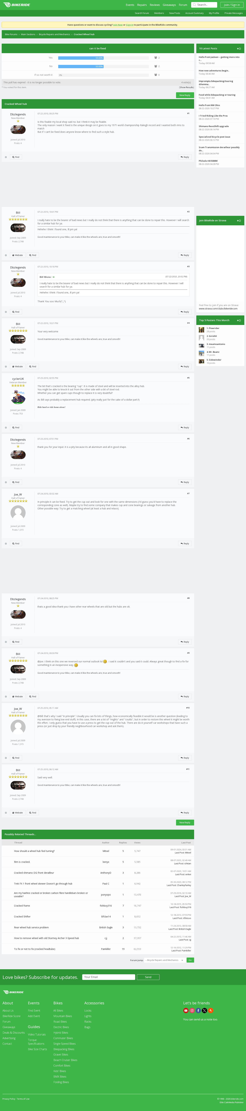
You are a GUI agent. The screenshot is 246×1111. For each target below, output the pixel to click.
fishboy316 (106, 905)
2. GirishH (212, 336)
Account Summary (194, 13)
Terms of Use (23, 1098)
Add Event (34, 1016)
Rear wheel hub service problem (31, 927)
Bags (87, 1027)
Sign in (235, 5)
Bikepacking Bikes (63, 1049)
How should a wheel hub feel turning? (34, 851)
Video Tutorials (37, 1034)
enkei (188, 874)
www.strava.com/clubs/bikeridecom (218, 308)
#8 (188, 598)
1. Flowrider (213, 328)
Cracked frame (22, 905)
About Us (8, 1010)
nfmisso (187, 918)
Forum (183, 5)
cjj (106, 938)
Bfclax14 (106, 916)
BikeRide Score (11, 1016)
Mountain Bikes (62, 1016)
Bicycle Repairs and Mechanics (54, 34)
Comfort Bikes (61, 1065)
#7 (188, 493)
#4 (188, 323)
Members (159, 13)
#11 (187, 769)
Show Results (186, 87)
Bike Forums (11, 34)
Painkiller (106, 949)
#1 (188, 113)
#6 (188, 438)
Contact (7, 1043)
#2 (188, 211)
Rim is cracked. (22, 861)
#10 (187, 707)
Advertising (9, 1038)
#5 (188, 377)
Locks (87, 1010)
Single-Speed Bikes (64, 1043)
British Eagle (106, 927)
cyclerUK (18, 379)
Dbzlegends (18, 114)
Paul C (105, 883)
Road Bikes (60, 1021)
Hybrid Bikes (60, 1032)
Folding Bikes (61, 1082)
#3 (188, 266)
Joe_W (18, 494)
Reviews (155, 5)
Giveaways (169, 5)
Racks (87, 1021)
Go (190, 960)
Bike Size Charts (37, 1049)
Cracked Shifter (22, 916)
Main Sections (28, 34)
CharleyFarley (184, 885)
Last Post (179, 852)
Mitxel (106, 851)
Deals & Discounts (14, 1032)
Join (226, 5)
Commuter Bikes (63, 1038)
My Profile (214, 13)
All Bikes (58, 1010)
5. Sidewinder (214, 359)
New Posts (174, 13)
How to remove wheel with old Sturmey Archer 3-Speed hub (46, 938)
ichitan (187, 863)
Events (130, 5)
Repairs (142, 5)
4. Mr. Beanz (213, 351)
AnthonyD (105, 872)
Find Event (34, 1010)
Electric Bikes (61, 1027)
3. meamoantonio (216, 344)
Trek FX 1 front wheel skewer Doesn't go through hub (43, 883)
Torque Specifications (36, 1042)
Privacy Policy (9, 1098)
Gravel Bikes (60, 1054)
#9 (188, 653)
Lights (87, 1016)
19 (123, 949)
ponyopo (106, 894)
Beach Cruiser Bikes (65, 1060)
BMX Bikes (59, 1076)
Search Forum (142, 13)
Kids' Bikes (59, 1071)
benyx (106, 861)
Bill (18, 212)
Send (148, 977)
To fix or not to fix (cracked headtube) (34, 949)
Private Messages (234, 13)
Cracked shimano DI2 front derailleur (34, 872)
